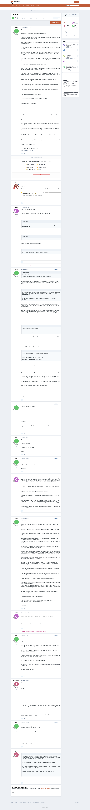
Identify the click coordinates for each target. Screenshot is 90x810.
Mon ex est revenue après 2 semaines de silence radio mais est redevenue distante (71, 67)
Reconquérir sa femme (42, 167)
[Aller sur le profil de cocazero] (16, 211)
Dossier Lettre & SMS (41, 164)
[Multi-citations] (22, 153)
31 (16, 446)
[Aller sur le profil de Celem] (64, 50)
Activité (37, 5)
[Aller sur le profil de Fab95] (13, 18)
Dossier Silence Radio (30, 164)
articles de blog (34, 175)
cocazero (16, 207)
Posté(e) (25, 27)
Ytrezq (68, 46)
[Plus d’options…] (59, 27)
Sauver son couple (30, 167)
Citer (24, 153)
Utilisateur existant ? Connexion (66, 2)
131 (16, 216)
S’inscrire (76, 2)
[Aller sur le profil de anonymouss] (16, 684)
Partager (50, 18)
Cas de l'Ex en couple (42, 165)
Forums (20, 5)
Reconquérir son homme (31, 169)
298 (16, 689)
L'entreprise (33, 5)
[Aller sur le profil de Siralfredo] (64, 61)
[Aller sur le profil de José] (16, 441)
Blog (23, 5)
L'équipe (27, 5)
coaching (44, 175)
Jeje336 (68, 69)
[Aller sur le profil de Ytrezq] (64, 45)
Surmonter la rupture (41, 169)
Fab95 (17, 17)
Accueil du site (14, 5)
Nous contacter (45, 807)
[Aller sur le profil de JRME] (16, 186)
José (16, 437)
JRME (16, 182)
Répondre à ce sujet (55, 22)
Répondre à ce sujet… (21, 793)
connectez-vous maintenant (45, 788)
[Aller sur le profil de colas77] (64, 56)
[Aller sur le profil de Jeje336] (64, 67)
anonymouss (16, 680)
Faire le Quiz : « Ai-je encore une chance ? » (41, 174)
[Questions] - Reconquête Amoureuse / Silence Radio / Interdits (33, 18)
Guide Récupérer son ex (31, 165)
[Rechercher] (78, 5)
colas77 (68, 57)
